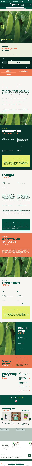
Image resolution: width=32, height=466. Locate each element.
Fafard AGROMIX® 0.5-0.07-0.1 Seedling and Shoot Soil (25, 424)
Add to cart (19, 62)
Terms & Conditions (16, 457)
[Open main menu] (5, 4)
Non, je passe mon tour (19, 464)
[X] (25, 67)
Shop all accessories (26, 410)
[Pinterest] (29, 67)
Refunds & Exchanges (4, 457)
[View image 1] (2, 27)
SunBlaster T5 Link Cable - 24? (6, 423)
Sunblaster (3, 422)
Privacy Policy (10, 457)
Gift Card (29, 455)
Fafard (12, 422)
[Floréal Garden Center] (15, 443)
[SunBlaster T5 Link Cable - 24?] (6, 416)
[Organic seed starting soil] (15, 416)
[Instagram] (28, 67)
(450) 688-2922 (14, 446)
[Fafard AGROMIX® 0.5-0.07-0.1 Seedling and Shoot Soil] (25, 416)
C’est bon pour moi (12, 464)
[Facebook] (26, 67)
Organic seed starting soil (15, 423)
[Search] (25, 7)
